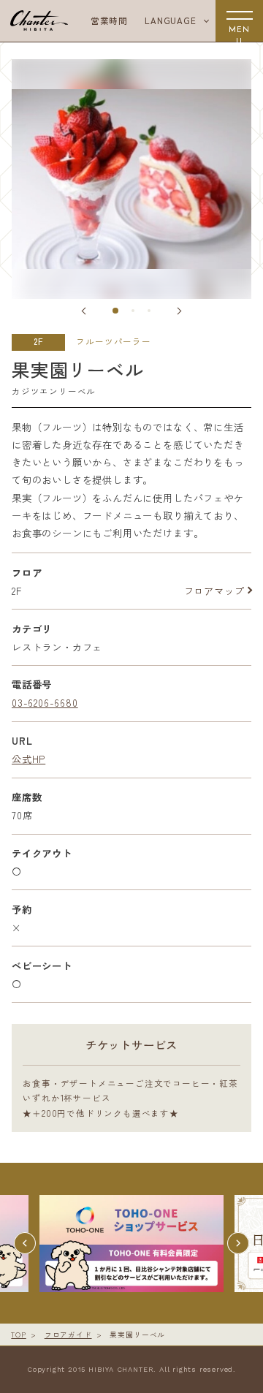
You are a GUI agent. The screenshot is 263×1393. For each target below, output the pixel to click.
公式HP (28, 758)
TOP (18, 1334)
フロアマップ (214, 590)
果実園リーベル (137, 1334)
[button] (85, 310)
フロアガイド (68, 1334)
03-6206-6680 (45, 702)
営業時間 (109, 20)
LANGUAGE (170, 20)
